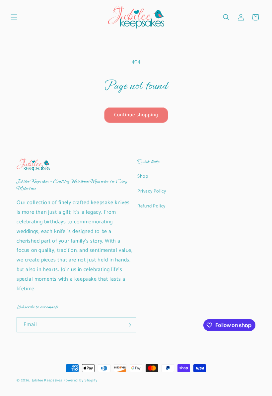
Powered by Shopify (80, 380)
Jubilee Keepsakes (47, 380)
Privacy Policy (151, 191)
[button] (14, 17)
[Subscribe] (128, 324)
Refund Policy (151, 206)
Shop (142, 176)
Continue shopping (136, 115)
